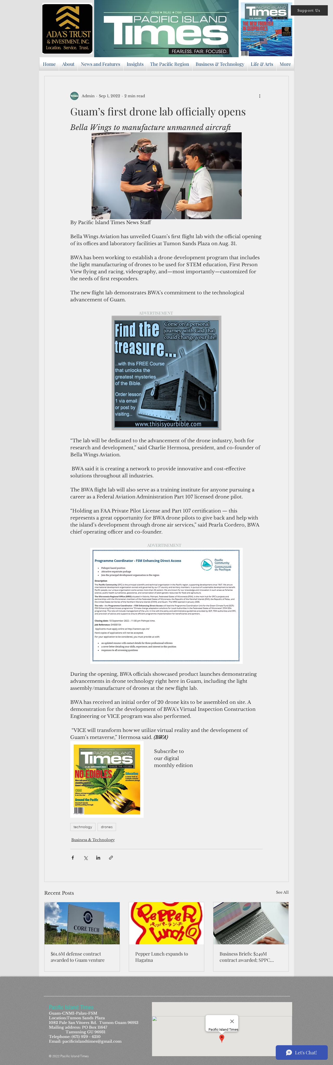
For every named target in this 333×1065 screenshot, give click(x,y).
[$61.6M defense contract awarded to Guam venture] (82, 923)
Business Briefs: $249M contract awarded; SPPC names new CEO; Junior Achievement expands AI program (245, 957)
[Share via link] (110, 857)
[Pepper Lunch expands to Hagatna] (166, 923)
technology (83, 826)
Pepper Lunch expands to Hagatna (161, 957)
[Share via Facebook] (72, 857)
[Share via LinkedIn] (98, 857)
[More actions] (260, 96)
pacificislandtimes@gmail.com (91, 1041)
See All (282, 892)
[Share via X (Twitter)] (85, 857)
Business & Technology (93, 839)
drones (107, 826)
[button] (309, 10)
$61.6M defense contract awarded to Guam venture (78, 957)
